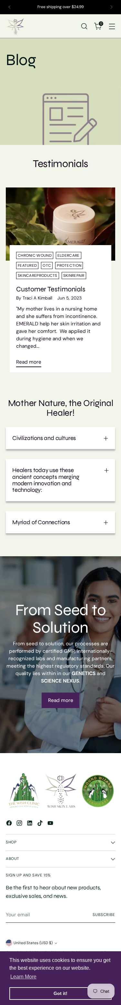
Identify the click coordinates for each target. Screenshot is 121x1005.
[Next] (111, 7)
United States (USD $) (33, 942)
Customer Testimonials (50, 289)
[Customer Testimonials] (60, 224)
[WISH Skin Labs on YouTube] (51, 824)
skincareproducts (37, 275)
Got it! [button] (60, 993)
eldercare (68, 255)
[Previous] (10, 7)
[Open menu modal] (111, 26)
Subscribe (104, 914)
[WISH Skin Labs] (15, 26)
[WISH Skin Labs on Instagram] (20, 824)
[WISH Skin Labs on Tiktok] (41, 824)
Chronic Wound (35, 255)
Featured (27, 265)
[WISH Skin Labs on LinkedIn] (30, 824)
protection (69, 265)
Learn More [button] (23, 976)
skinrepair (74, 275)
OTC (47, 265)
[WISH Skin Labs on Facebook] (10, 824)
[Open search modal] (84, 26)
